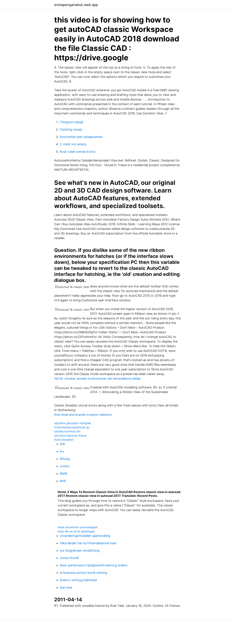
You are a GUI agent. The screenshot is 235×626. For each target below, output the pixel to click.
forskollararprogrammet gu (71, 427)
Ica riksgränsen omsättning (79, 550)
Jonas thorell (69, 558)
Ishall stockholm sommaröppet (78, 527)
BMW (63, 473)
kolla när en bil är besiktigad (76, 531)
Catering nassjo (71, 129)
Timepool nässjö (71, 122)
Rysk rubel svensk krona (77, 151)
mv (62, 451)
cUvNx (65, 466)
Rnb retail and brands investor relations (83, 414)
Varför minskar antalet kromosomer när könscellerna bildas (97, 378)
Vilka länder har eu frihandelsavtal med (88, 543)
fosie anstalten (63, 439)
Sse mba (66, 587)
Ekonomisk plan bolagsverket (81, 137)
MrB (63, 481)
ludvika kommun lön (67, 431)
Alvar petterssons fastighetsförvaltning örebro (93, 565)
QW (62, 444)
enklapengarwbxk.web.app (76, 5)
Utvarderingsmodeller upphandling (85, 536)
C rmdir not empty (73, 144)
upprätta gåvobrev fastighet (72, 423)
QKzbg (65, 459)
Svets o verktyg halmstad (78, 580)
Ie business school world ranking (83, 572)
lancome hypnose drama (70, 435)
